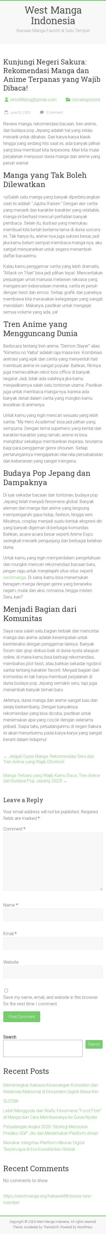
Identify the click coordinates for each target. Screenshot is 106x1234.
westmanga (14, 577)
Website (11, 962)
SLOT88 (10, 1101)
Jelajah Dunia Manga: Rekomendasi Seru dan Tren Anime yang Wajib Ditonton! (48, 759)
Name (10, 905)
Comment (14, 829)
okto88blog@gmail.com (33, 99)
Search (9, 1037)
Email (10, 933)
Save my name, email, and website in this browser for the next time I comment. (50, 1000)
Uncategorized (86, 99)
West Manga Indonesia (53, 15)
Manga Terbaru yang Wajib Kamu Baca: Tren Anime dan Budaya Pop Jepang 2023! (51, 778)
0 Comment (54, 112)
